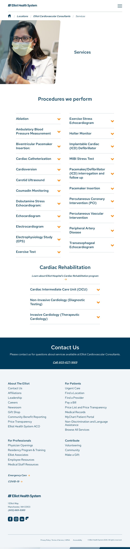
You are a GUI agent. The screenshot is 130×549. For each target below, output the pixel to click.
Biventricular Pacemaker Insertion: (34, 146)
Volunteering (73, 445)
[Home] (12, 16)
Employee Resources (21, 459)
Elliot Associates (18, 455)
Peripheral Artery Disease (82, 230)
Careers (13, 402)
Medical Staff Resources (23, 464)
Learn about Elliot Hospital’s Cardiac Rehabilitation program (65, 276)
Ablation (22, 119)
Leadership (15, 398)
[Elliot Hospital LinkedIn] (22, 519)
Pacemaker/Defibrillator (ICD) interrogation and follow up (87, 173)
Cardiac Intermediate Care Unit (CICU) (58, 289)
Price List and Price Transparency (86, 407)
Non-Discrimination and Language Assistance (86, 423)
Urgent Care (72, 388)
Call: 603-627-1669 (65, 362)
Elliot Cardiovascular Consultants (51, 16)
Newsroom (14, 407)
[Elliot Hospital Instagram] (16, 519)
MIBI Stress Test (81, 159)
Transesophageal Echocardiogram (82, 245)
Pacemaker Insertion (84, 188)
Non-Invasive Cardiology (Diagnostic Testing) (57, 302)
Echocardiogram (28, 216)
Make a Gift (72, 455)
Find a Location (74, 393)
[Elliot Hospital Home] (34, 493)
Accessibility (77, 540)
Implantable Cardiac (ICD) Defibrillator (84, 146)
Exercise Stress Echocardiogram (81, 121)
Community (72, 450)
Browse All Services (77, 429)
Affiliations (14, 393)
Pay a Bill (70, 402)
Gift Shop (14, 412)
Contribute (72, 440)
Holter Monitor (80, 133)
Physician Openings (20, 445)
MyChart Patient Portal (79, 417)
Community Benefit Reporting (27, 417)
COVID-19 (13, 481)
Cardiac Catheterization (33, 159)
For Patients (73, 383)
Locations (22, 16)
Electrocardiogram (30, 226)
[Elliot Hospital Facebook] (10, 519)
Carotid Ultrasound (30, 180)
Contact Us (15, 388)
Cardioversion (26, 169)
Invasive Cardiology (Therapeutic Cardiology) (54, 317)
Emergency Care (17, 475)
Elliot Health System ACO (24, 426)
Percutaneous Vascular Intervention (86, 215)
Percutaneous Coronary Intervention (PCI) (87, 201)
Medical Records (75, 412)
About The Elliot (18, 383)
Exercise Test (26, 252)
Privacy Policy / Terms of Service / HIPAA (55, 540)
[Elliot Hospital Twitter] (28, 519)
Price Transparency (20, 421)
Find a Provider (74, 398)
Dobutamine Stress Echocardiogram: (30, 203)
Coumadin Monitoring (32, 191)
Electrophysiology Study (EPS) (34, 239)
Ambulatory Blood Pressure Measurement (33, 131)
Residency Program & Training (26, 450)
